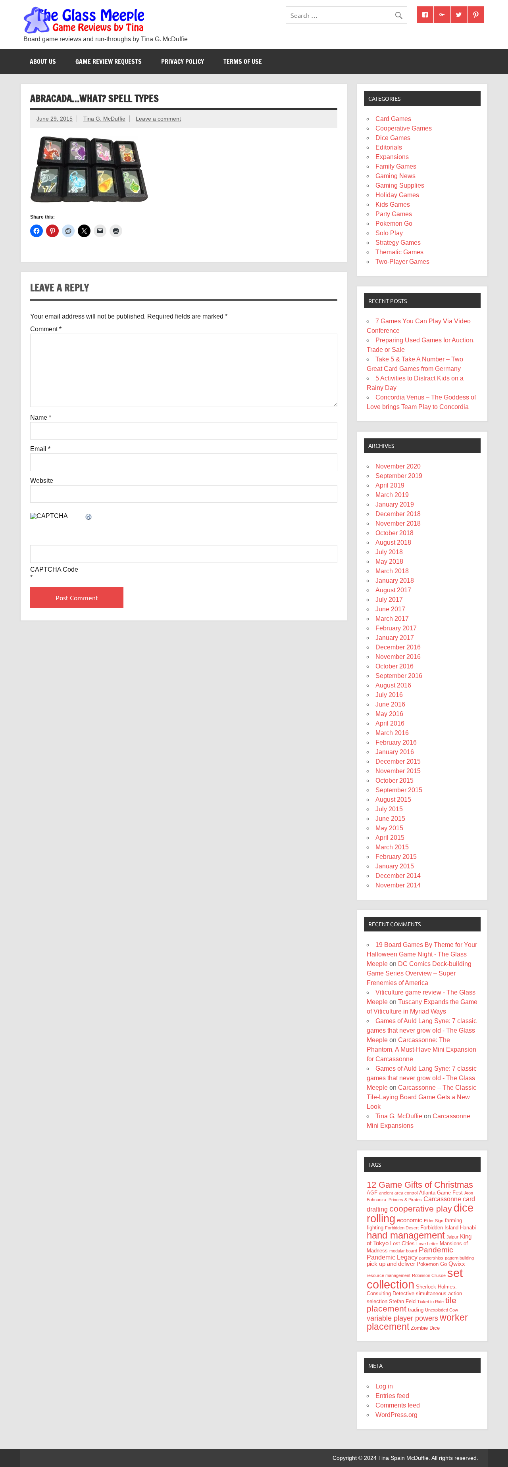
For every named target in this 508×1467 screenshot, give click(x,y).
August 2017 (393, 590)
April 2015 (389, 837)
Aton (468, 1192)
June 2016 (390, 704)
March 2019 (392, 495)
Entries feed (392, 1395)
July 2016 (389, 694)
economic (409, 1220)
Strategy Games (398, 242)
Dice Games (392, 137)
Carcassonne (442, 1198)
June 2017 (390, 609)
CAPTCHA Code (54, 569)
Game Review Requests (108, 61)
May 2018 (389, 561)
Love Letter (427, 1243)
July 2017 (389, 599)
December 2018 (398, 514)
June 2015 (390, 818)
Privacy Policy (182, 61)
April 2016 (389, 723)
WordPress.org (396, 1414)
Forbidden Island (439, 1228)
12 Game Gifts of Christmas (420, 1185)
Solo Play (389, 233)
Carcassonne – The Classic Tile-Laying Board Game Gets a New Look (421, 1097)
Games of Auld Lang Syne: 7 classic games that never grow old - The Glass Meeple (422, 1030)
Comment (46, 329)
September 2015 (398, 790)
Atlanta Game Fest (441, 1193)
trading (415, 1310)
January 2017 (394, 637)
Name (40, 418)
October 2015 (394, 780)
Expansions (392, 157)
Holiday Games (397, 195)
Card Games (393, 118)
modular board (403, 1250)
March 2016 (392, 733)
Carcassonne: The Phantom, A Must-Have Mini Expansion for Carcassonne (421, 1049)
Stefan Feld (402, 1301)
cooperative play (420, 1208)
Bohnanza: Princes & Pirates (394, 1199)
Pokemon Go (393, 223)
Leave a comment (158, 118)
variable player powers (402, 1318)
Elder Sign (433, 1220)
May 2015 (389, 828)
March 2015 (392, 847)
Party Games (393, 214)
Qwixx (456, 1264)
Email (40, 449)
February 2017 (396, 628)
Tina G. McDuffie (104, 118)
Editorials (388, 147)
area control (406, 1192)
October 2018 (394, 533)
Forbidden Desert (402, 1227)
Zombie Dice (425, 1328)
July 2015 (389, 809)
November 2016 (398, 656)
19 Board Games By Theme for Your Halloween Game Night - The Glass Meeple (422, 954)
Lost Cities (402, 1243)
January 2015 (394, 866)
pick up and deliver (391, 1264)
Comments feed (397, 1405)
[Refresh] (89, 517)
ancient (386, 1192)
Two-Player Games (402, 261)
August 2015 (393, 799)
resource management (388, 1275)
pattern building (459, 1258)
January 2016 (394, 752)
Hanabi (468, 1228)
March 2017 (392, 618)
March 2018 (392, 571)
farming (453, 1220)
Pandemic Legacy (392, 1257)
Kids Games (392, 204)
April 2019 (389, 485)
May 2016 (389, 713)
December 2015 (398, 761)
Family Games (395, 166)
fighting (375, 1228)
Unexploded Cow (441, 1310)
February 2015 (396, 856)
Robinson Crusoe (429, 1275)
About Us (43, 61)
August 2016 (393, 685)
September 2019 (398, 475)
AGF (372, 1193)
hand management (406, 1235)
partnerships (431, 1258)
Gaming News (395, 176)
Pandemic (436, 1250)
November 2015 (398, 771)
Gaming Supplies (399, 185)
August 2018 (393, 542)
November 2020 (398, 466)
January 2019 (394, 504)
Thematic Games (399, 252)
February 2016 (396, 742)
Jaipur (452, 1237)
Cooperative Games (403, 128)
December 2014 (398, 875)
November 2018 (398, 523)
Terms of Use (242, 61)
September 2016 (398, 675)
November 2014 (398, 885)
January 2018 (394, 580)
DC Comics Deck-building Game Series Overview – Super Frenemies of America (419, 973)
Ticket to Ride (430, 1301)
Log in (384, 1386)
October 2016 (394, 666)
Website (41, 481)
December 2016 (398, 647)
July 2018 (389, 552)
